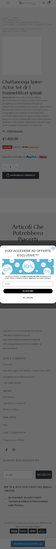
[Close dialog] (53, 248)
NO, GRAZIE (28, 298)
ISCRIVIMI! (28, 291)
